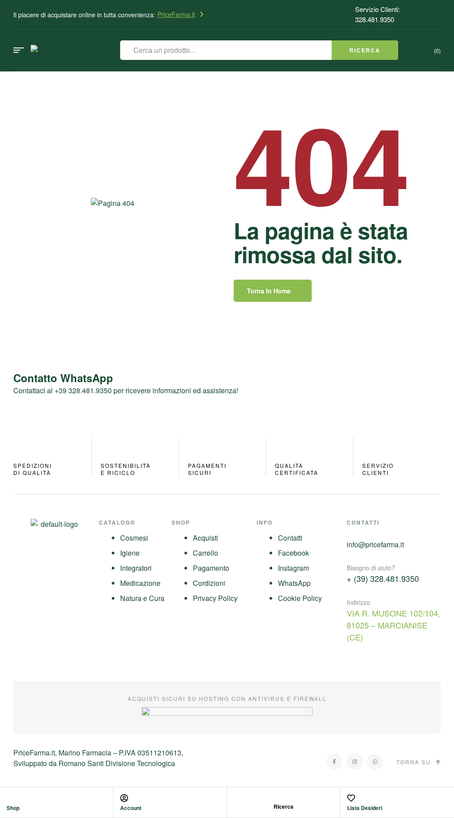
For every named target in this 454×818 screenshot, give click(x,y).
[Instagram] (355, 762)
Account (130, 808)
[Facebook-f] (334, 762)
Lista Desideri (364, 808)
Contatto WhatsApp (63, 377)
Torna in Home (269, 290)
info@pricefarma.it (375, 544)
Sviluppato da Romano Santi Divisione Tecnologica (94, 763)
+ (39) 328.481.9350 (383, 578)
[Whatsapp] (375, 762)
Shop (13, 808)
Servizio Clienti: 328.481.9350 (377, 14)
